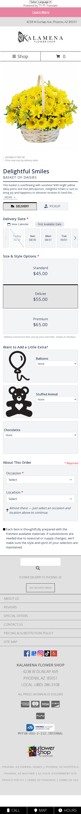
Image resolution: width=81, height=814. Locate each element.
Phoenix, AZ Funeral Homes (22, 767)
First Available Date (49, 224)
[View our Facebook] (27, 655)
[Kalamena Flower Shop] (40, 46)
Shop (23, 56)
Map (42, 810)
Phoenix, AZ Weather (19, 773)
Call (15, 810)
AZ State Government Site (57, 773)
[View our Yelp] (54, 655)
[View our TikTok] (47, 655)
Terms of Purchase (41, 780)
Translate (52, 5)
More (8, 197)
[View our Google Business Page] (34, 655)
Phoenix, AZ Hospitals (62, 767)
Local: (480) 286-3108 (40, 684)
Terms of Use (69, 780)
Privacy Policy (13, 780)
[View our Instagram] (40, 655)
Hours (69, 810)
